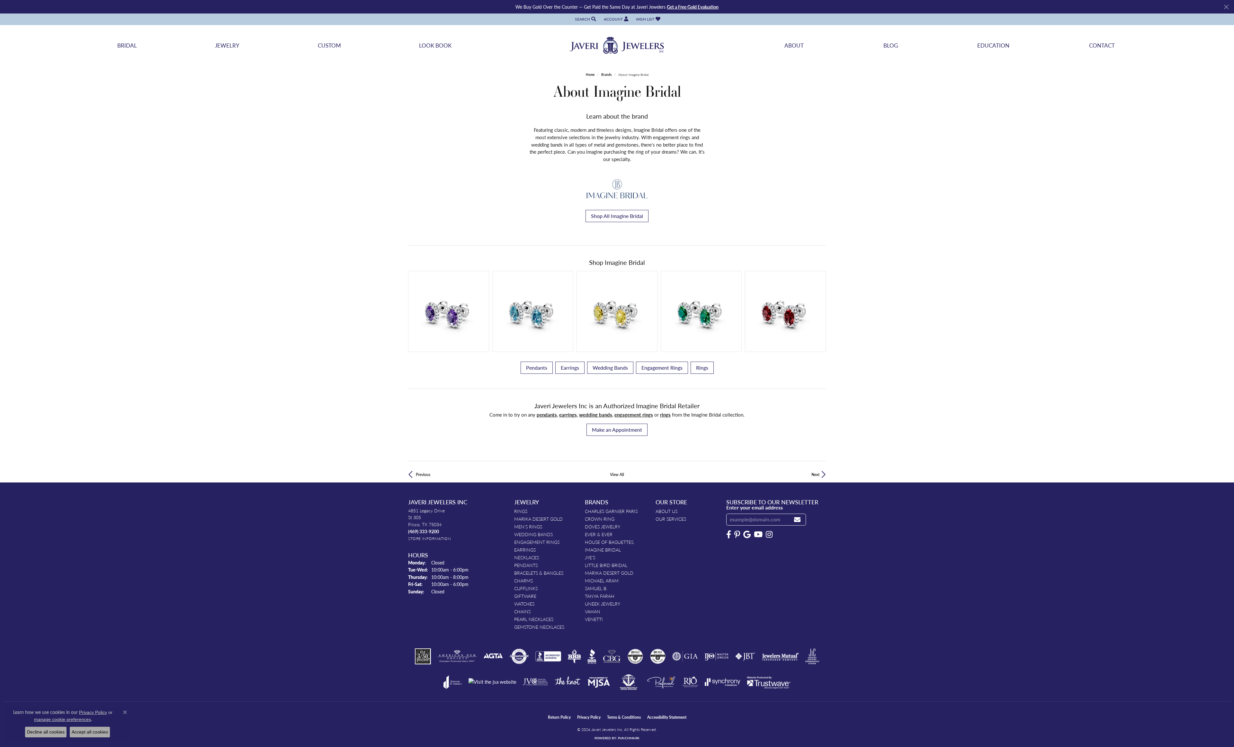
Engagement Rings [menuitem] (536, 542)
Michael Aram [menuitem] (602, 580)
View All (617, 474)
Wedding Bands (610, 367)
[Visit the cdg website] (635, 656)
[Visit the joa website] (452, 682)
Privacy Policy (589, 717)
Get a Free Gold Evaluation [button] (693, 7)
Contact (1102, 45)
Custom (329, 45)
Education (993, 45)
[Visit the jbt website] (745, 656)
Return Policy (559, 717)
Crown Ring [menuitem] (599, 519)
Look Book (435, 45)
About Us (666, 511)
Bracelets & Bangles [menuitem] (538, 573)
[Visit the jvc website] (535, 682)
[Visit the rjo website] (690, 682)
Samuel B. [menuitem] (596, 588)
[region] (617, 311)
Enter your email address (754, 507)
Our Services (671, 519)
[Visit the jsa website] (492, 682)
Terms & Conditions (624, 717)
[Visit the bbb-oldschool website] (574, 656)
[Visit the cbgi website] (612, 656)
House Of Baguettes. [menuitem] (609, 542)
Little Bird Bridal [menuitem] (606, 565)
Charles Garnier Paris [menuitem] (611, 511)
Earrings (570, 367)
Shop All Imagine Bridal (617, 216)
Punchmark (628, 738)
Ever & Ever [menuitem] (599, 534)
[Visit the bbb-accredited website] (548, 656)
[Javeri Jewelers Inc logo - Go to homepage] (617, 45)
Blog (890, 45)
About (794, 45)
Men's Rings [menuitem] (528, 526)
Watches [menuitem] (524, 603)
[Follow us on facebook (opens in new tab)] (728, 534)
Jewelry (227, 45)
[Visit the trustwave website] (769, 682)
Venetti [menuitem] (594, 619)
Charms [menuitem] (523, 580)
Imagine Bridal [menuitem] (603, 549)
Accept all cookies (90, 731)
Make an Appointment (617, 429)
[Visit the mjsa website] (598, 682)
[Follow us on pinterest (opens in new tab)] (737, 534)
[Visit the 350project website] (423, 656)
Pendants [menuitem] (526, 565)
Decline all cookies (46, 731)
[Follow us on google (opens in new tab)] (747, 534)
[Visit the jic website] (812, 656)
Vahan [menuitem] (592, 611)
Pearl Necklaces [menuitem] (533, 619)
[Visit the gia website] (685, 656)
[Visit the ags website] (457, 656)
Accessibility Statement (666, 717)
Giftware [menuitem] (525, 596)
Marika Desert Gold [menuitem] (538, 519)
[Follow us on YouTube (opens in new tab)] (758, 534)
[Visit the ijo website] (716, 656)
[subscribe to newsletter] (797, 519)
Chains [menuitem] (522, 611)
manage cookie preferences (62, 719)
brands (606, 74)
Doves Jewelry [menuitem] (602, 526)
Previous (423, 474)
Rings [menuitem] (520, 511)
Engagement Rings (662, 367)
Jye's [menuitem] (590, 557)
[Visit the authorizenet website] (519, 656)
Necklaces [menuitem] (526, 557)
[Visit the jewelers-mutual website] (780, 656)
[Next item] (818, 311)
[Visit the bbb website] (591, 656)
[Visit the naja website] (629, 682)
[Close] (1226, 7)
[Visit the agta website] (493, 656)
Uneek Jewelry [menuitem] (602, 603)
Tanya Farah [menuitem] (599, 596)
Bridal (127, 45)
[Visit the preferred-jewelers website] (661, 682)
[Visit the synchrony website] (722, 682)
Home (590, 74)
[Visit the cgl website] (658, 656)
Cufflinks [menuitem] (526, 588)
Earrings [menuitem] (525, 549)
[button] (585, 19)
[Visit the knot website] (567, 682)
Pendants (536, 367)
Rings (702, 367)
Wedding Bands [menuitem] (533, 534)
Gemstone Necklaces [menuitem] (539, 627)
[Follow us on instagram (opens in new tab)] (769, 534)
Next (815, 474)
